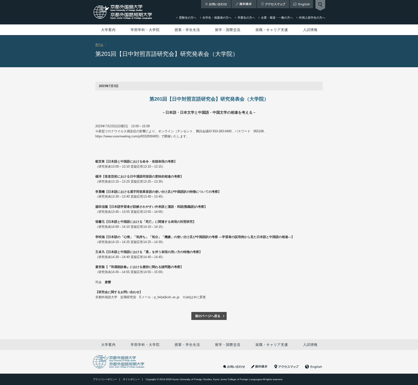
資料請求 (243, 4)
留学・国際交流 (227, 30)
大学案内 (108, 30)
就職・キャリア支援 (271, 30)
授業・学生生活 (187, 30)
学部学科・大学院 (145, 30)
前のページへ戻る (207, 316)
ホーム (99, 44)
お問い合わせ (216, 4)
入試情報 (310, 30)
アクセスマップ (273, 4)
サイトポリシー (131, 379)
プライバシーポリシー (105, 379)
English (301, 4)
